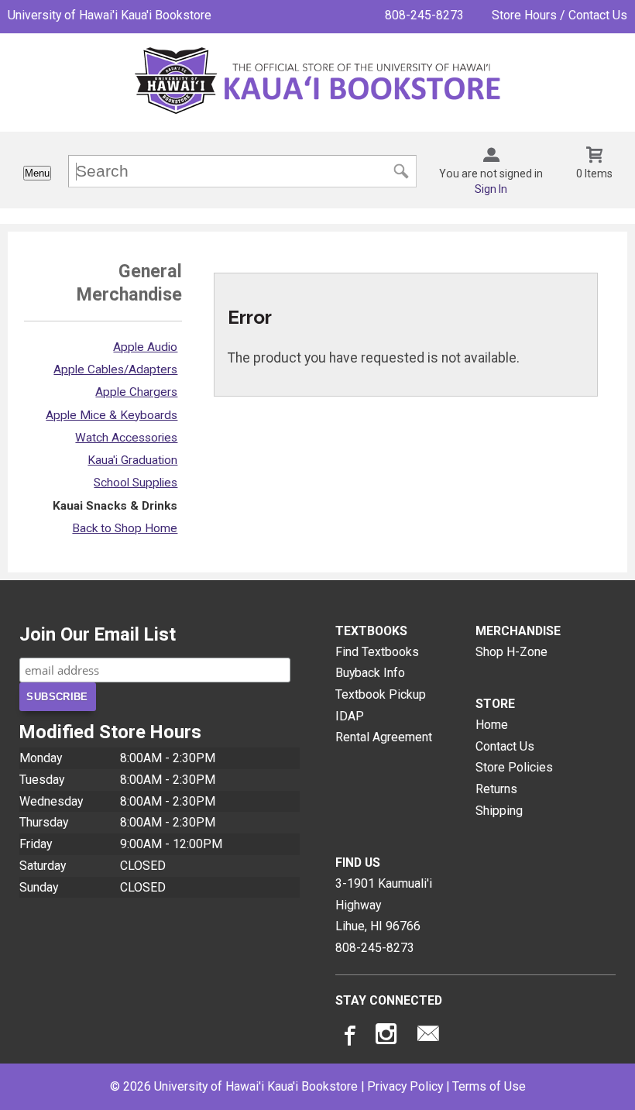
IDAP (349, 716)
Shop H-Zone (511, 651)
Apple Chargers (136, 392)
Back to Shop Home (124, 528)
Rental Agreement (383, 737)
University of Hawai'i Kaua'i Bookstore (109, 15)
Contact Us (504, 746)
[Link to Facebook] (347, 1037)
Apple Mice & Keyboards (111, 415)
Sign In (491, 189)
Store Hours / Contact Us (559, 15)
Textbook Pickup (380, 694)
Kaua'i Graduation (132, 460)
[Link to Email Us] (428, 1037)
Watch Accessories (126, 438)
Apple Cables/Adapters (115, 369)
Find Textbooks (377, 651)
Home (491, 724)
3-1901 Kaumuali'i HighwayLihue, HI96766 (383, 904)
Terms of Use (489, 1086)
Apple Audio (145, 347)
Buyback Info (370, 672)
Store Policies (514, 767)
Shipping (499, 810)
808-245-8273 (424, 15)
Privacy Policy (405, 1086)
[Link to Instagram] (388, 1037)
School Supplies (135, 483)
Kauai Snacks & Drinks (115, 506)
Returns (496, 789)
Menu (37, 173)
